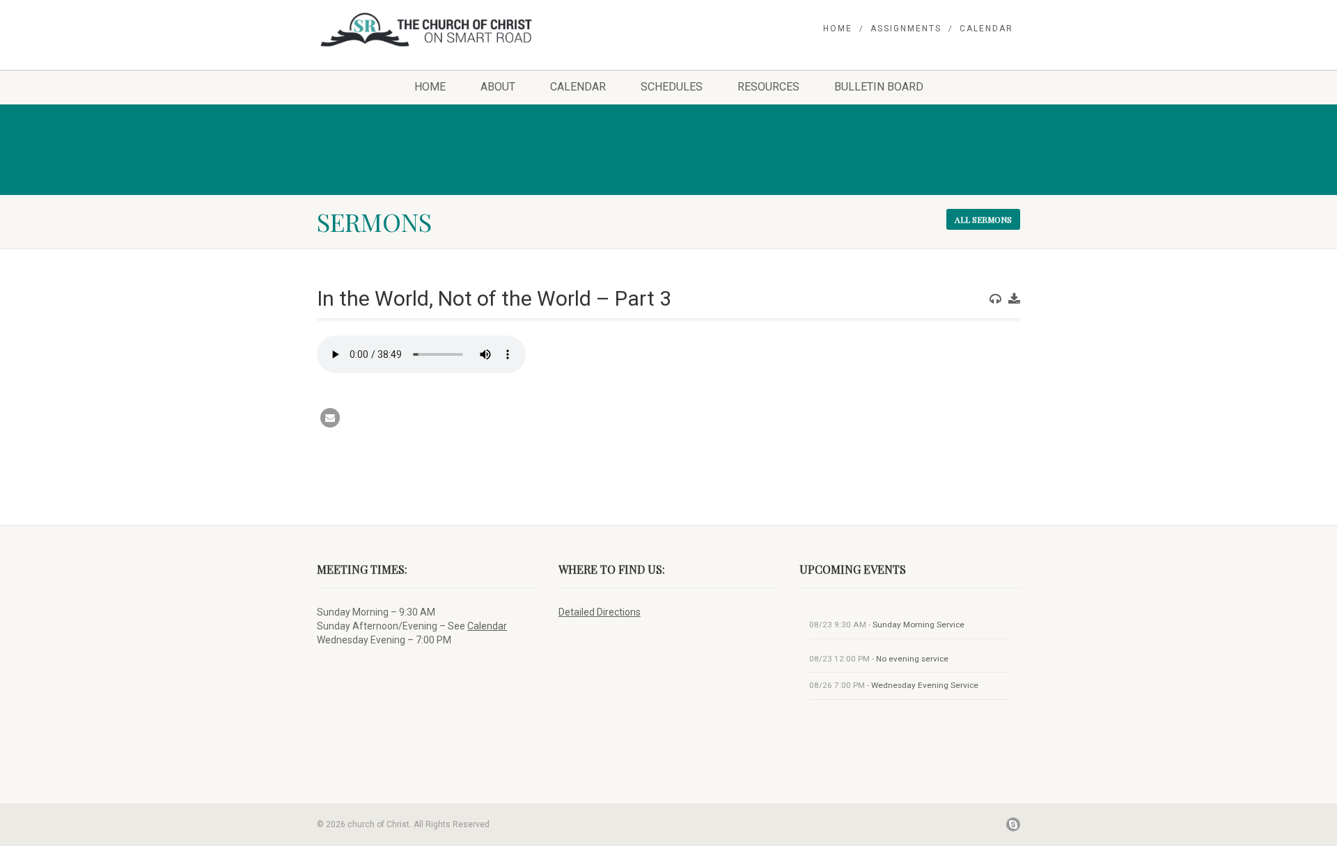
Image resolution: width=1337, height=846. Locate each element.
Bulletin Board (878, 86)
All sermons (983, 219)
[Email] (330, 418)
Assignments (905, 28)
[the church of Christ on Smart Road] (427, 29)
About (497, 86)
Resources (768, 86)
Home (837, 28)
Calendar (986, 28)
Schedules (672, 86)
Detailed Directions (599, 612)
